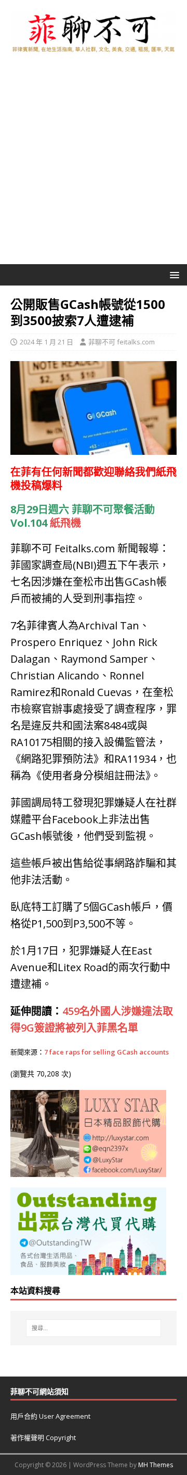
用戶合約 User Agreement (50, 1416)
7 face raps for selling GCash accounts (106, 1052)
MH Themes (155, 1464)
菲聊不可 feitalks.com (121, 341)
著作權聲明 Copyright (43, 1437)
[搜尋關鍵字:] (93, 1328)
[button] (172, 274)
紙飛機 (65, 523)
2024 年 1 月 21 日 (46, 341)
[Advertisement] (93, 165)
